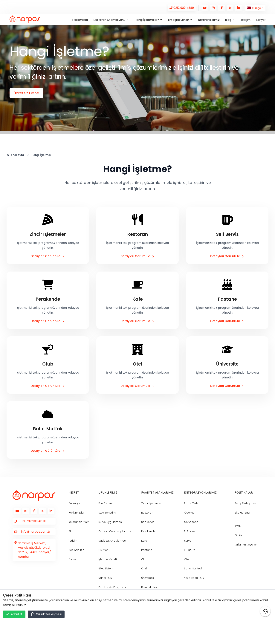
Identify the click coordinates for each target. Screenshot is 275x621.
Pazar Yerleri (192, 503)
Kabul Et (16, 614)
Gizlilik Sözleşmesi (48, 614)
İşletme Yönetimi (109, 559)
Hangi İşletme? (41, 155)
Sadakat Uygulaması (112, 541)
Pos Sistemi (106, 503)
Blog (71, 531)
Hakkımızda (80, 20)
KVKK (238, 526)
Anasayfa (17, 155)
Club (144, 559)
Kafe (144, 541)
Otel (144, 568)
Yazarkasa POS (194, 578)
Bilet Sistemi (106, 568)
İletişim (245, 20)
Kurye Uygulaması (110, 522)
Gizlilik (238, 535)
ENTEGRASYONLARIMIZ (200, 492)
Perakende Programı (112, 587)
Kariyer (260, 20)
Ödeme (189, 512)
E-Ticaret (190, 531)
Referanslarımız (209, 20)
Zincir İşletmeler (151, 503)
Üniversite (147, 578)
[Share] (265, 611)
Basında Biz (76, 550)
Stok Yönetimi (107, 512)
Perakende (148, 531)
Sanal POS (105, 578)
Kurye (187, 541)
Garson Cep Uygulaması (115, 531)
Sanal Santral (193, 568)
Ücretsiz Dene (26, 93)
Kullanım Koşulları (246, 544)
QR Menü (104, 550)
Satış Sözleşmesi (245, 503)
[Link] (182, 7)
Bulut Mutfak (149, 587)
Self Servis (147, 522)
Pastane (146, 550)
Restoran (147, 512)
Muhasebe (191, 522)
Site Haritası (242, 512)
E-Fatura (189, 550)
